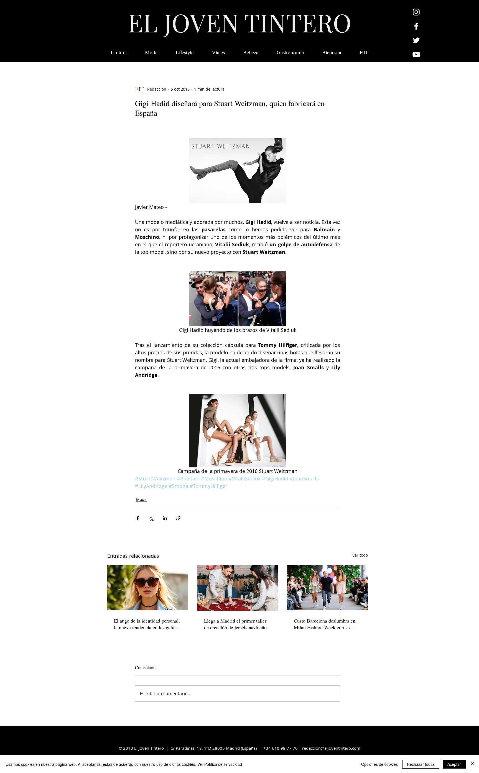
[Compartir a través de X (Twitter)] (151, 518)
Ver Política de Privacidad (219, 764)
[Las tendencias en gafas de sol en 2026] (147, 587)
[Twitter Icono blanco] (416, 40)
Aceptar (454, 764)
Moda (141, 499)
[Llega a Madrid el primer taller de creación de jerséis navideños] (237, 588)
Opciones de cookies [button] (379, 764)
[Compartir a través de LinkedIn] (164, 518)
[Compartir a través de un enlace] (178, 518)
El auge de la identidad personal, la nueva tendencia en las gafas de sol (147, 624)
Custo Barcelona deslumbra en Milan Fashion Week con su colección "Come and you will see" (324, 624)
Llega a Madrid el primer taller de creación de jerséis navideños (236, 624)
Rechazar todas (421, 764)
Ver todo (360, 555)
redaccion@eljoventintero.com (331, 748)
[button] (364, 52)
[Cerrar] (472, 764)
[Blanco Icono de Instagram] (416, 12)
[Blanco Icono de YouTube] (416, 54)
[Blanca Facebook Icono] (416, 26)
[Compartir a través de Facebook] (137, 518)
